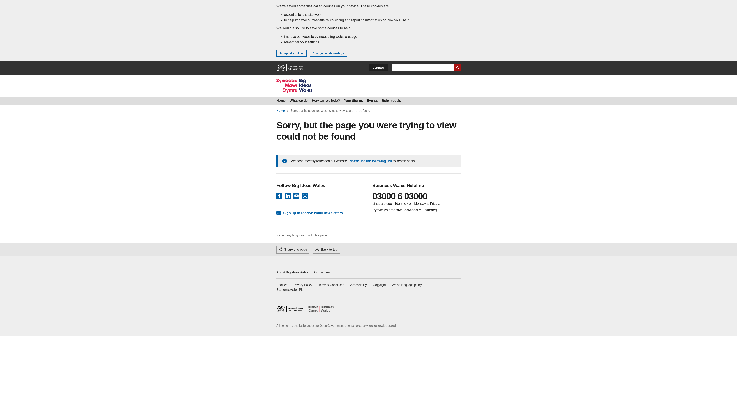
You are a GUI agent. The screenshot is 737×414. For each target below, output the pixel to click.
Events (372, 101)
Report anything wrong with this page (301, 235)
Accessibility (358, 285)
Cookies (281, 285)
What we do (298, 101)
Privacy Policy (303, 285)
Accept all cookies (291, 53)
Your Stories (353, 101)
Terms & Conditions (331, 285)
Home (280, 101)
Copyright (379, 285)
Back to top (329, 249)
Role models (391, 101)
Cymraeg (378, 67)
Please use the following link (370, 161)
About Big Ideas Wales (292, 272)
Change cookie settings (328, 53)
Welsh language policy (407, 285)
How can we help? (326, 101)
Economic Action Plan (290, 289)
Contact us (322, 272)
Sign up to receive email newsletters (313, 213)
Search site (457, 67)
